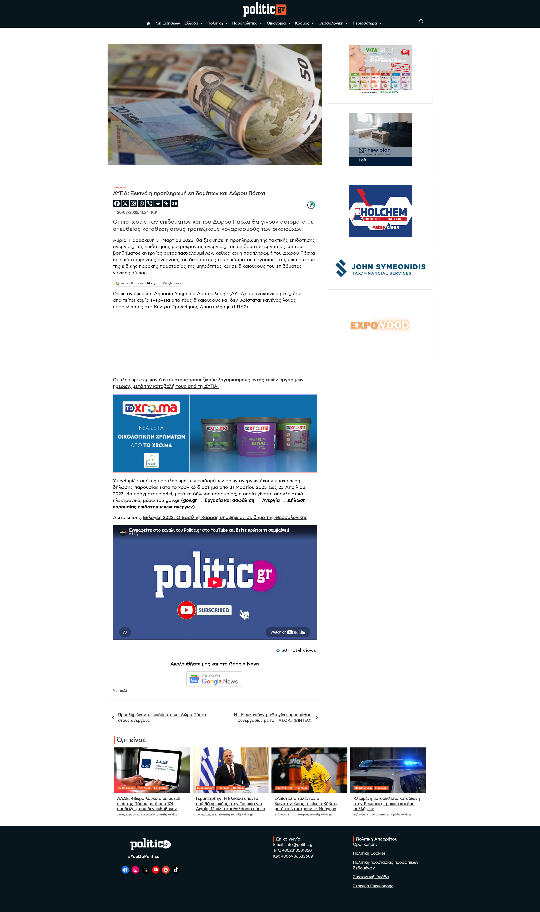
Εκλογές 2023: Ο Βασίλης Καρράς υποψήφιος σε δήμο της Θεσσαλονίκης (225, 517)
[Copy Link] (166, 203)
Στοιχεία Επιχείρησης (373, 886)
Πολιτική (215, 23)
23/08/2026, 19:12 (206, 814)
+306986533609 (297, 856)
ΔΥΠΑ (123, 690)
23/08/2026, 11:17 (285, 814)
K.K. (155, 213)
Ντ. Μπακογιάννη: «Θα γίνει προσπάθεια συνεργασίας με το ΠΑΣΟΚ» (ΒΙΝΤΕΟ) (273, 718)
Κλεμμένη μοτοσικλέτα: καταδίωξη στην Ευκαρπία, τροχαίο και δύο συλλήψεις (387, 804)
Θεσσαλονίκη (331, 23)
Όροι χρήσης (365, 845)
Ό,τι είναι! (145, 788)
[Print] (158, 203)
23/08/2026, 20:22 (128, 814)
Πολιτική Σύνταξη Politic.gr (236, 814)
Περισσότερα (365, 23)
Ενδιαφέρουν (126, 788)
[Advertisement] (215, 343)
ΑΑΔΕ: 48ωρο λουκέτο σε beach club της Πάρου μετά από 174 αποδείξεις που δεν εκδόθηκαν (148, 804)
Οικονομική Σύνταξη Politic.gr (160, 814)
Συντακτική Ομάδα (371, 877)
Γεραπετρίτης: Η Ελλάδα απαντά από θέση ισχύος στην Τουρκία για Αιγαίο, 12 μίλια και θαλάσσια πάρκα (230, 804)
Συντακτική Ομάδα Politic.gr (394, 814)
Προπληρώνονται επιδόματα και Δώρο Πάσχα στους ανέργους (162, 718)
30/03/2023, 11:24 (133, 213)
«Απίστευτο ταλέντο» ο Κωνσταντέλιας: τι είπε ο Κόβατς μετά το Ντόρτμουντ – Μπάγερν (306, 804)
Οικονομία (276, 23)
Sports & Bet (284, 788)
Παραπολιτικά (245, 23)
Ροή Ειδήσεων (167, 23)
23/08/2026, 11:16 (364, 814)
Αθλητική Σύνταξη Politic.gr (314, 814)
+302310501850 (297, 850)
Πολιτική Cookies (369, 853)
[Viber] (150, 203)
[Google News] (174, 203)
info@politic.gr (299, 845)
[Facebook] (117, 203)
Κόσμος (302, 23)
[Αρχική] (148, 23)
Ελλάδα (191, 23)
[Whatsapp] (141, 203)
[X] (125, 203)
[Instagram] (133, 203)
